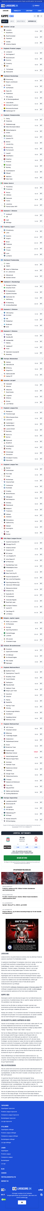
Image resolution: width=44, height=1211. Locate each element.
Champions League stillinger (9, 1136)
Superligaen (4, 1150)
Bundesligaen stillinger (8, 1139)
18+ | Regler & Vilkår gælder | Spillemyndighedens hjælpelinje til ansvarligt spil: (22, 862)
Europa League (34, 987)
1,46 (18, 847)
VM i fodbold (37, 989)
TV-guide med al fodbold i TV (27, 1016)
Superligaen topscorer (8, 1108)
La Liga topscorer (6, 1121)
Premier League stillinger (8, 1133)
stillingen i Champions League (19, 987)
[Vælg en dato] (38, 16)
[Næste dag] (41, 16)
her (26, 1197)
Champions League (6, 1157)
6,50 (36, 847)
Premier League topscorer (9, 1111)
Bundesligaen (5, 1160)
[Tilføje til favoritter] (2, 31)
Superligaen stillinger (7, 1129)
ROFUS (28, 826)
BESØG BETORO (22, 858)
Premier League (6, 1154)
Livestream (29, 11)
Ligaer (39, 11)
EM (30, 989)
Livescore (5, 11)
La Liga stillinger (6, 1142)
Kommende (31, 21)
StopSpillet (15, 826)
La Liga (3, 1163)
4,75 (27, 847)
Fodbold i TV (17, 11)
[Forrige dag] (34, 16)
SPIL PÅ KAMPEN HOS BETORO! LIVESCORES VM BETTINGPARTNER (22, 852)
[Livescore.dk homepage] (9, 5)
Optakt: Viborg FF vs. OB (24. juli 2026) (14, 905)
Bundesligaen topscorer (8, 1118)
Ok (22, 1202)
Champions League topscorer (10, 1115)
